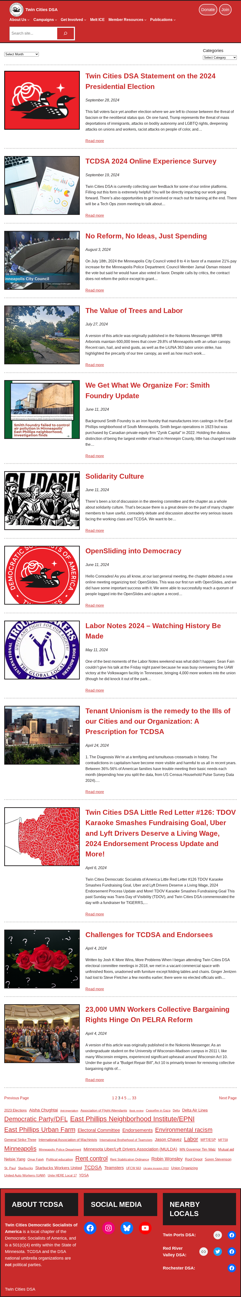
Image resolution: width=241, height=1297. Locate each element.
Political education (59, 1159)
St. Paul (10, 1168)
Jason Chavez (168, 1139)
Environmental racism (184, 1130)
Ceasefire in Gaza (158, 1110)
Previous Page (16, 1098)
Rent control (91, 1158)
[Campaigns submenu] (56, 20)
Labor (191, 1139)
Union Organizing (184, 1168)
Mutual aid (226, 1149)
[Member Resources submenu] (145, 20)
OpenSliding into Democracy (133, 551)
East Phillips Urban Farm (39, 1129)
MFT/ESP (208, 1140)
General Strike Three (20, 1140)
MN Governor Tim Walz (198, 1149)
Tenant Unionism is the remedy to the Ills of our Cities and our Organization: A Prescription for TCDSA (157, 721)
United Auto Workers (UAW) (24, 1175)
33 (134, 1098)
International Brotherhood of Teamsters (126, 1140)
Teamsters (114, 1167)
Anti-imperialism (69, 1110)
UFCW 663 (133, 1168)
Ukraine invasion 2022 (156, 1168)
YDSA (84, 1175)
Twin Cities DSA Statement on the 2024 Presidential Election (150, 81)
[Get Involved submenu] (85, 20)
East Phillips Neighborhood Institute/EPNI (132, 1119)
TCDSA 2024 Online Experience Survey (151, 161)
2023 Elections (15, 1110)
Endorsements (137, 1130)
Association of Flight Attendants (103, 1110)
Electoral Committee (99, 1130)
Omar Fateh (36, 1159)
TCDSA (93, 1167)
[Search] (65, 33)
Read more (94, 141)
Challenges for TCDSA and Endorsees (149, 935)
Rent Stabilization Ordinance (129, 1159)
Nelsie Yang (14, 1159)
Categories (213, 50)
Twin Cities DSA (41, 9)
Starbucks (25, 1168)
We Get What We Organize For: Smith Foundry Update (147, 390)
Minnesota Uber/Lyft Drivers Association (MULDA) (130, 1149)
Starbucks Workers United (58, 1168)
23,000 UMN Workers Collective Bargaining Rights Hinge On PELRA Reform (157, 1014)
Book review (136, 1110)
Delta (176, 1110)
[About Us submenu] (28, 20)
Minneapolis (20, 1148)
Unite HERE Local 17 (62, 1175)
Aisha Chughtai (43, 1110)
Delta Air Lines (195, 1110)
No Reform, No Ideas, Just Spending (146, 236)
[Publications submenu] (174, 20)
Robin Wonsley (167, 1158)
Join (225, 9)
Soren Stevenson (218, 1159)
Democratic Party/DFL (36, 1119)
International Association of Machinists (68, 1140)
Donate (208, 9)
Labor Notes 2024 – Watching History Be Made (153, 631)
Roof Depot (193, 1159)
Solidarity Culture (114, 476)
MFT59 (223, 1140)
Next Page (228, 1098)
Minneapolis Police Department (60, 1149)
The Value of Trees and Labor (134, 310)
